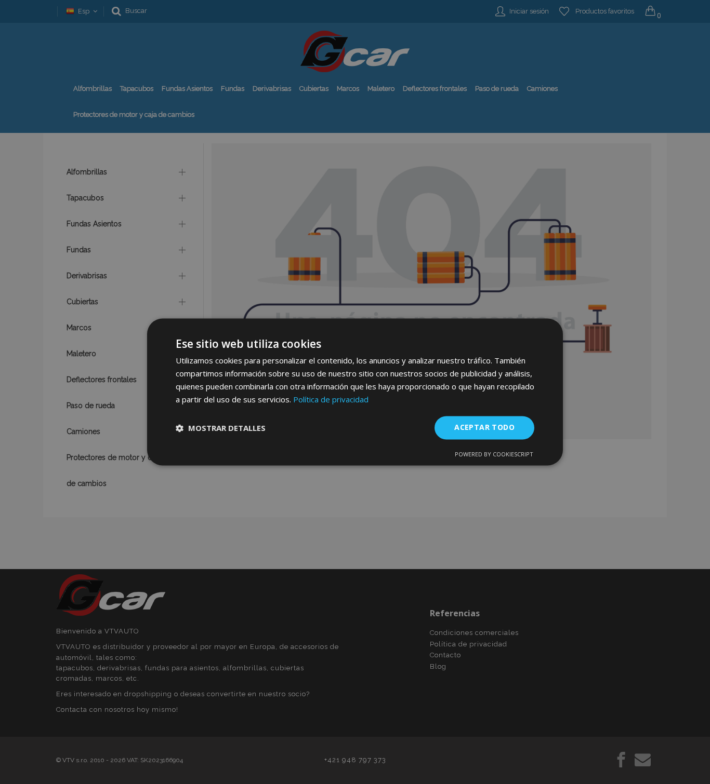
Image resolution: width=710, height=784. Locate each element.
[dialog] (355, 391)
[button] (221, 428)
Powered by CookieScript (494, 454)
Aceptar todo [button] (484, 427)
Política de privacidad (331, 399)
